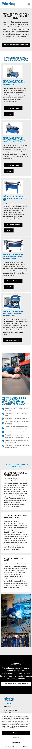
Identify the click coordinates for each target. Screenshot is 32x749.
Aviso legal (25, 746)
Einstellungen (16, 742)
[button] (28, 4)
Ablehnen (16, 738)
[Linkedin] (11, 703)
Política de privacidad (16, 746)
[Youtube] (8, 703)
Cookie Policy (7, 746)
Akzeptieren (16, 733)
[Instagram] (4, 703)
